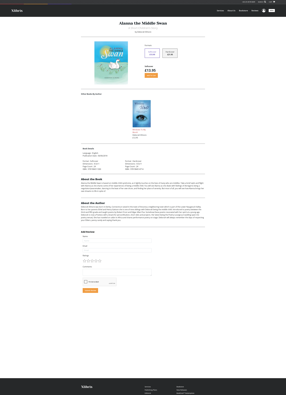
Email (85, 246)
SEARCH (261, 2)
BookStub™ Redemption (185, 393)
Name (85, 236)
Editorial (148, 393)
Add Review (88, 232)
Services (220, 10)
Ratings (86, 255)
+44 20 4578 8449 (248, 2)
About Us (231, 10)
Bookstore (243, 10)
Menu (272, 10)
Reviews (254, 10)
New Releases (182, 390)
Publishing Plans (151, 390)
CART (271, 2)
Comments (87, 266)
